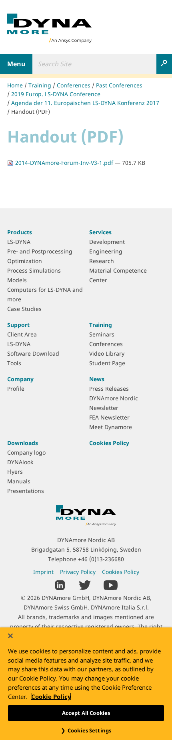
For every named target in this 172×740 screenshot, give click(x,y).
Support (18, 324)
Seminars (101, 334)
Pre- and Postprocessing (39, 251)
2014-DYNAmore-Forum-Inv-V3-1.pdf (64, 162)
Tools (14, 363)
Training (39, 85)
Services (100, 232)
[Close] (10, 635)
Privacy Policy (78, 572)
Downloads (22, 443)
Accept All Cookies (86, 712)
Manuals (18, 481)
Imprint (43, 572)
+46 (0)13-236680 (101, 559)
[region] (86, 683)
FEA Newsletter (109, 417)
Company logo (26, 452)
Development (107, 241)
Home (15, 85)
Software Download (33, 353)
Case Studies (24, 309)
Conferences (73, 85)
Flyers (15, 471)
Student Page (107, 363)
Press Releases (109, 388)
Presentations (25, 491)
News (96, 379)
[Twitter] (85, 584)
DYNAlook (20, 462)
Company (20, 379)
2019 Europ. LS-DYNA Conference (55, 94)
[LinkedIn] (60, 584)
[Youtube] (111, 584)
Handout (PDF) (30, 111)
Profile (15, 388)
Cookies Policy (109, 443)
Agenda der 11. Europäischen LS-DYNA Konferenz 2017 (85, 103)
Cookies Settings (89, 730)
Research (101, 261)
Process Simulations (34, 270)
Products (19, 232)
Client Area (22, 334)
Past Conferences (119, 85)
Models (17, 280)
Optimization (24, 261)
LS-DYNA (18, 241)
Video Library (106, 353)
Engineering (105, 251)
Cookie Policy (51, 696)
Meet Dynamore (110, 427)
